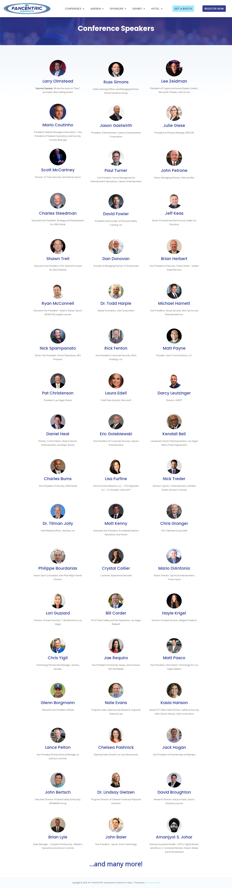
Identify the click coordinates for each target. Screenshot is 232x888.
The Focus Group (152, 882)
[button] (183, 8)
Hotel (155, 8)
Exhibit (137, 8)
